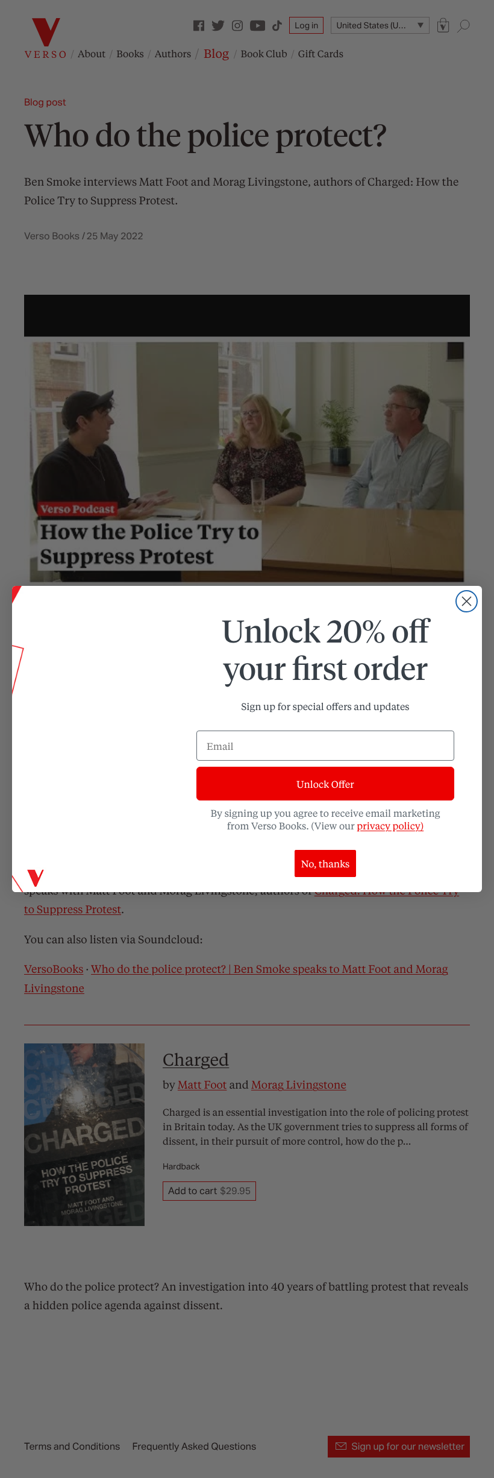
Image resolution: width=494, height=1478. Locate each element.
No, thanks (325, 863)
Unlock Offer (325, 784)
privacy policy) (390, 825)
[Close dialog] (466, 601)
